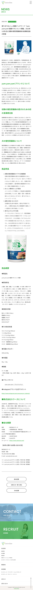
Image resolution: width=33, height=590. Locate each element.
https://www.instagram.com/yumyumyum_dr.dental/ (16, 393)
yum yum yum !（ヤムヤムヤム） (14, 384)
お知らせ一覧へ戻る (16, 485)
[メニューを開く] (30, 2)
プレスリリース (12, 21)
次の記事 (16, 490)
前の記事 (16, 479)
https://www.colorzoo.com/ (16, 440)
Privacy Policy (16, 588)
